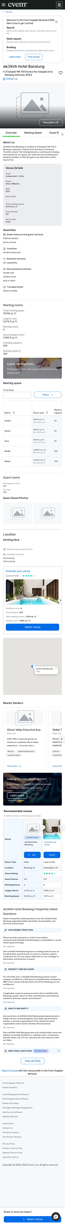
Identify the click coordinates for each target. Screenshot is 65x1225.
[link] (24, 717)
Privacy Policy (9, 1144)
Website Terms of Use (12, 1153)
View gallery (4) (51, 122)
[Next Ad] (60, 600)
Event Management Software (16, 1094)
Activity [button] (11, 751)
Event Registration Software (16, 1099)
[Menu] (3, 5)
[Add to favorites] (60, 73)
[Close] (56, 22)
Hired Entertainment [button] (26, 751)
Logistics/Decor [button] (14, 755)
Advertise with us (11, 1157)
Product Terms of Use (12, 1148)
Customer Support (11, 1132)
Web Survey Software (12, 1112)
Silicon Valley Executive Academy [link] (24, 729)
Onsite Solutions (10, 1087)
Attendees (8, 390)
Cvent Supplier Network (13, 1083)
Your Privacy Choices (12, 1137)
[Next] (62, 134)
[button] (28, 394)
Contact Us (8, 1128)
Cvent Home (8, 1123)
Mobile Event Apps (11, 1103)
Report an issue (10, 1070)
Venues (9, 12)
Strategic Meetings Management (17, 1108)
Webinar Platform (10, 1116)
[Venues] (59, 4)
